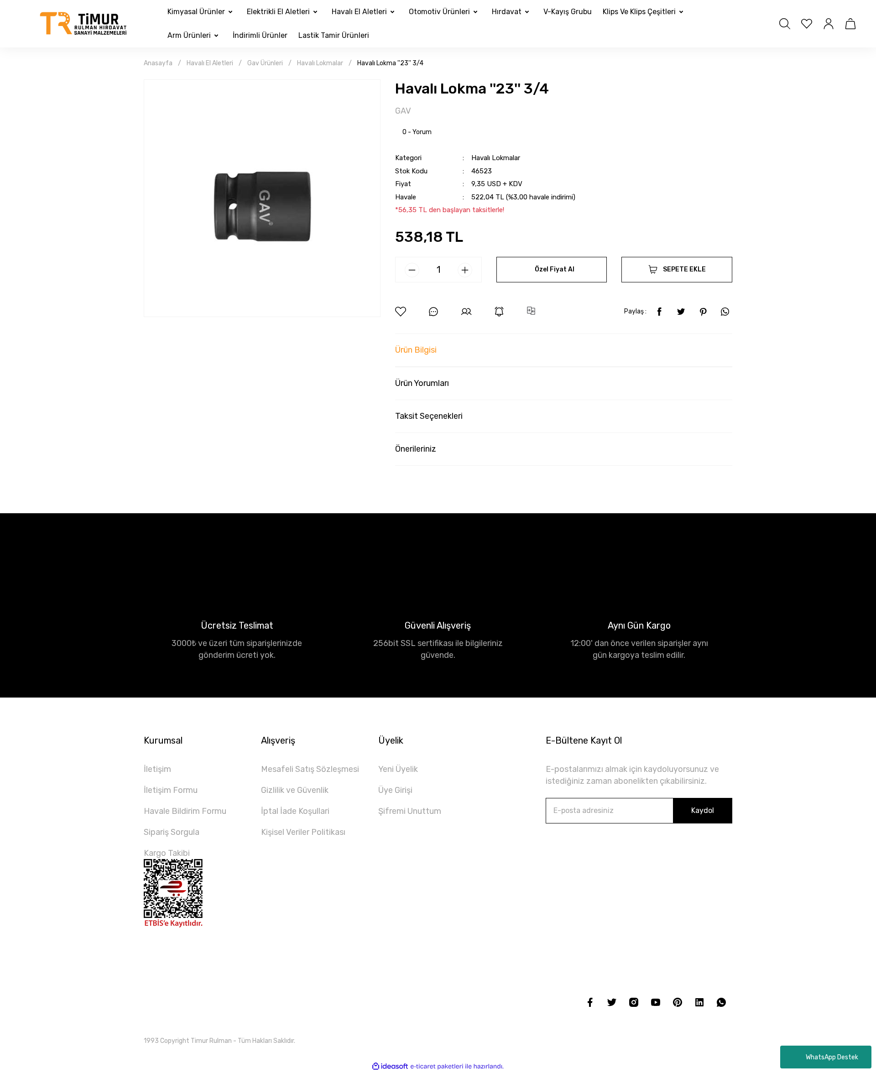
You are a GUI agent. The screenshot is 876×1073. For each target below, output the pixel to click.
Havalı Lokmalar (495, 158)
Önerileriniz (415, 449)
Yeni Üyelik (398, 769)
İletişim (157, 769)
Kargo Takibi (167, 853)
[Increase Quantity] (465, 270)
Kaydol (702, 810)
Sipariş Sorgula (171, 832)
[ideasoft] (390, 1066)
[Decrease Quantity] (412, 270)
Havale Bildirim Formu (185, 811)
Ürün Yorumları (422, 383)
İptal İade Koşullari (295, 811)
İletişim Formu (171, 790)
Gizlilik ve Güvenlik (294, 790)
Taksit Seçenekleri (429, 416)
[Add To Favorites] (400, 311)
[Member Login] (828, 23)
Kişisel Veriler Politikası (303, 832)
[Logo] (83, 23)
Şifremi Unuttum (409, 811)
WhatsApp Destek (832, 1057)
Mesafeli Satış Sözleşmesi (310, 769)
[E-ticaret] (437, 1066)
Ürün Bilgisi (416, 350)
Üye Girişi (395, 790)
